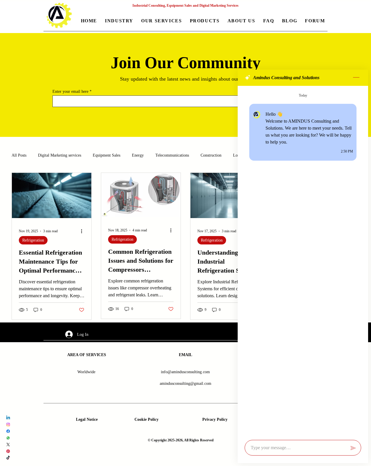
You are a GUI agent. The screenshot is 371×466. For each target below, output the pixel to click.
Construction (211, 155)
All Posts (19, 155)
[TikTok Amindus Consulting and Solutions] (8, 458)
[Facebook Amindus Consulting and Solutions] (8, 431)
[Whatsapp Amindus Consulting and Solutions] (8, 438)
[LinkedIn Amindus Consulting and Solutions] (8, 418)
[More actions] (83, 231)
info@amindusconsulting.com (185, 372)
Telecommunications (172, 155)
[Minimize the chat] (356, 77)
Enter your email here (70, 92)
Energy (138, 155)
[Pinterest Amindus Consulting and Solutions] (8, 451)
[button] (119, 21)
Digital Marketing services (59, 155)
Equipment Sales (106, 155)
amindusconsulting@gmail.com (185, 383)
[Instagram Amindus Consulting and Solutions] (8, 424)
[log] (303, 261)
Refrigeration (33, 240)
